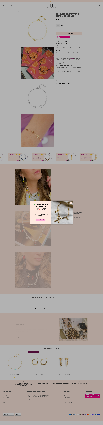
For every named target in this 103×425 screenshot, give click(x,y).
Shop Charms (41, 219)
